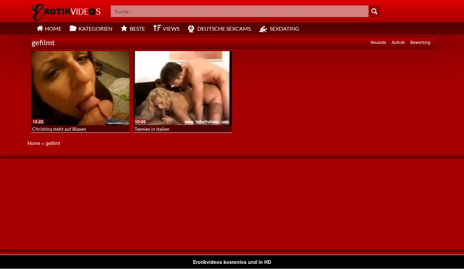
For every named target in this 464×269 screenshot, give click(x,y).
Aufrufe (398, 42)
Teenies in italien (152, 129)
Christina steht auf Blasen (59, 129)
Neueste (378, 42)
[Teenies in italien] (182, 88)
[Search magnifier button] (374, 11)
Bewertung (420, 42)
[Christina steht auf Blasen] (80, 88)
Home (34, 143)
